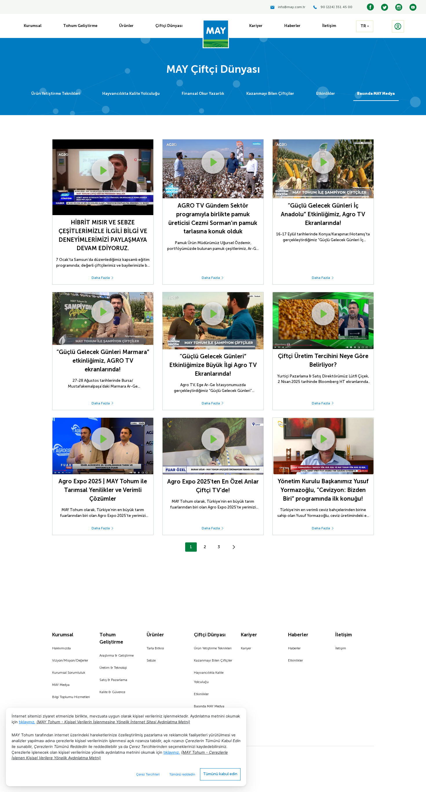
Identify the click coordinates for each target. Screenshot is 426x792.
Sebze (151, 660)
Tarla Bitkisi (155, 648)
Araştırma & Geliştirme (116, 655)
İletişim (343, 635)
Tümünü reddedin (182, 774)
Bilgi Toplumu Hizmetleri (71, 697)
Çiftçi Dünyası (209, 635)
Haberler (298, 635)
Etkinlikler (325, 94)
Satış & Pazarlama (113, 680)
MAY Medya (61, 685)
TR (363, 26)
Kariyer (249, 635)
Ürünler (155, 635)
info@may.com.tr (291, 7)
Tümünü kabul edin (220, 774)
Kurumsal (62, 635)
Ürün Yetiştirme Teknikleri (55, 94)
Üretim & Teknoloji (113, 668)
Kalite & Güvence (112, 692)
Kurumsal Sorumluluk (68, 673)
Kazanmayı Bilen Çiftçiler (270, 94)
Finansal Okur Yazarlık (203, 94)
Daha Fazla (101, 278)
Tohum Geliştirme (111, 639)
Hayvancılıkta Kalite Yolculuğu (131, 94)
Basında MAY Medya (376, 94)
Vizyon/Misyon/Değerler (70, 660)
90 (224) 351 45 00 (336, 7)
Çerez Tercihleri (148, 774)
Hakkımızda (61, 648)
